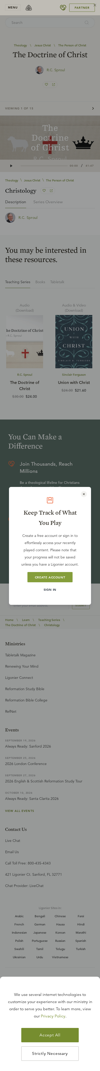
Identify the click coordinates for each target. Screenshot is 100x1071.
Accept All (50, 1035)
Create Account (50, 577)
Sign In (50, 589)
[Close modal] (84, 494)
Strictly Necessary (50, 1053)
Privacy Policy (53, 1016)
